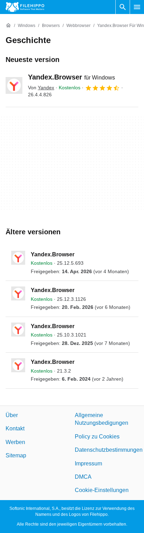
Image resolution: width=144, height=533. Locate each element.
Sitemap (16, 455)
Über (12, 415)
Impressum (88, 463)
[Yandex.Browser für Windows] (14, 85)
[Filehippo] (25, 7)
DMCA (83, 477)
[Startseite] (8, 25)
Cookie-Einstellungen (102, 490)
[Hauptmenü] (137, 7)
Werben (15, 442)
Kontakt (15, 428)
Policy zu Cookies (97, 436)
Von (41, 87)
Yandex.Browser (71, 77)
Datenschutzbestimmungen (109, 450)
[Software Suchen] (123, 7)
